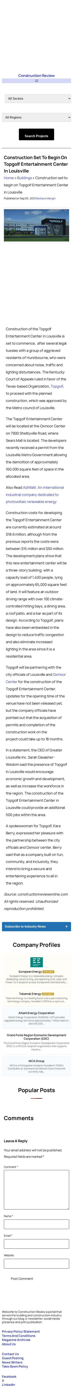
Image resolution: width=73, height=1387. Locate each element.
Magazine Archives (16, 1340)
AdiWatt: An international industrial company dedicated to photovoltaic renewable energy (35, 494)
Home (9, 177)
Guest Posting (13, 1358)
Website (9, 1255)
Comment (11, 1167)
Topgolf (57, 386)
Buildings (24, 177)
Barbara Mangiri (45, 198)
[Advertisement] (36, 36)
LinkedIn (8, 1385)
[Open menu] (36, 80)
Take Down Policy (15, 1366)
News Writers (12, 1362)
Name (8, 1216)
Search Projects (36, 136)
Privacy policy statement (21, 1331)
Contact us (10, 1354)
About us (9, 1344)
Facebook (9, 1376)
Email (8, 1235)
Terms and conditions (18, 1336)
